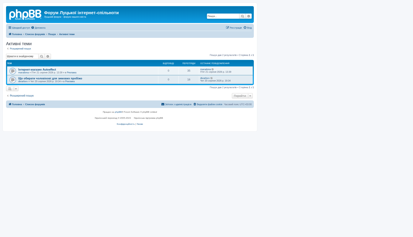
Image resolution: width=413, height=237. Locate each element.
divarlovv (23, 81)
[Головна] (25, 14)
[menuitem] (38, 27)
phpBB (118, 112)
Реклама (71, 72)
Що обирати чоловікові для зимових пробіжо (50, 78)
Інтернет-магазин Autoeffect (37, 69)
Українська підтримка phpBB (148, 118)
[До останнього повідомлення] (212, 69)
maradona (23, 72)
